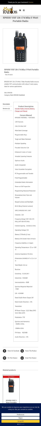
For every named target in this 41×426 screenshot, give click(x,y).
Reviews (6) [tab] (6, 108)
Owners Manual (26, 115)
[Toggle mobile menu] (24, 10)
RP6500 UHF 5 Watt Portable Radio (11, 402)
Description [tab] (6, 104)
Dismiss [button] (31, 2)
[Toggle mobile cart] (20, 10)
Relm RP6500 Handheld (17, 95)
